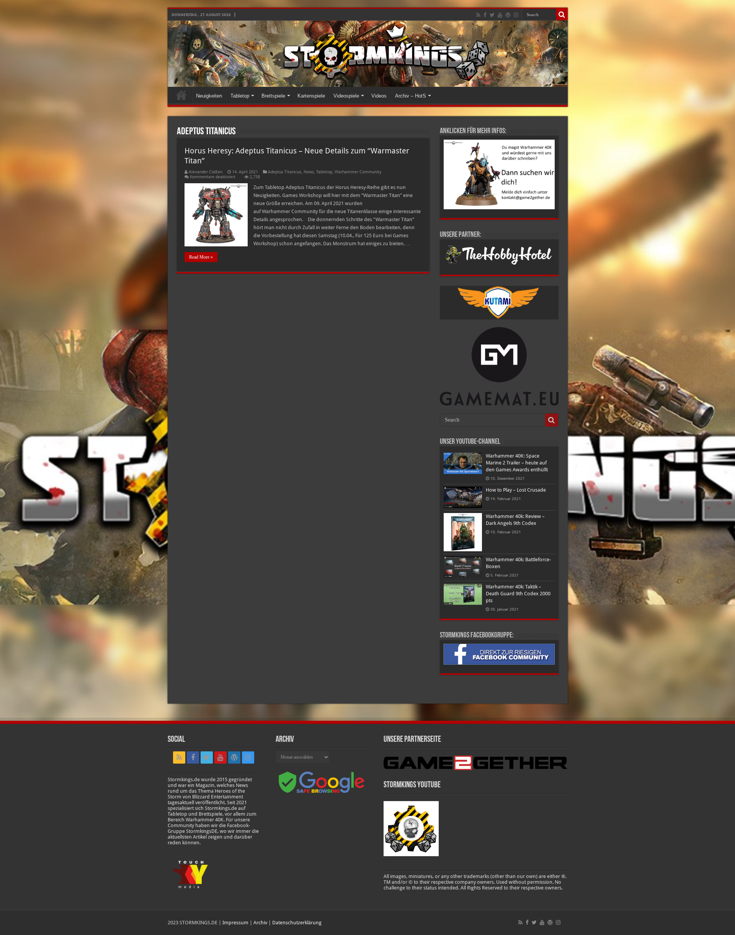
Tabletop (239, 96)
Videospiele (346, 96)
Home (181, 95)
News (309, 171)
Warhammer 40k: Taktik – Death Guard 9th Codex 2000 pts (518, 593)
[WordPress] (508, 15)
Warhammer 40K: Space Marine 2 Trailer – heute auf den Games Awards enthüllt (517, 462)
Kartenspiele (311, 96)
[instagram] (516, 15)
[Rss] (478, 15)
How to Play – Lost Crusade (516, 490)
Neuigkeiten (209, 96)
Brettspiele (273, 96)
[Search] (562, 14)
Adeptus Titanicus (284, 171)
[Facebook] (485, 15)
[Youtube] (500, 15)
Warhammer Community (358, 171)
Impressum (235, 922)
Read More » (201, 257)
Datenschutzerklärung (297, 922)
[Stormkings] (368, 54)
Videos (379, 96)
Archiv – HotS (410, 96)
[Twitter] (492, 15)
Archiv (260, 922)
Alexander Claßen (205, 171)
